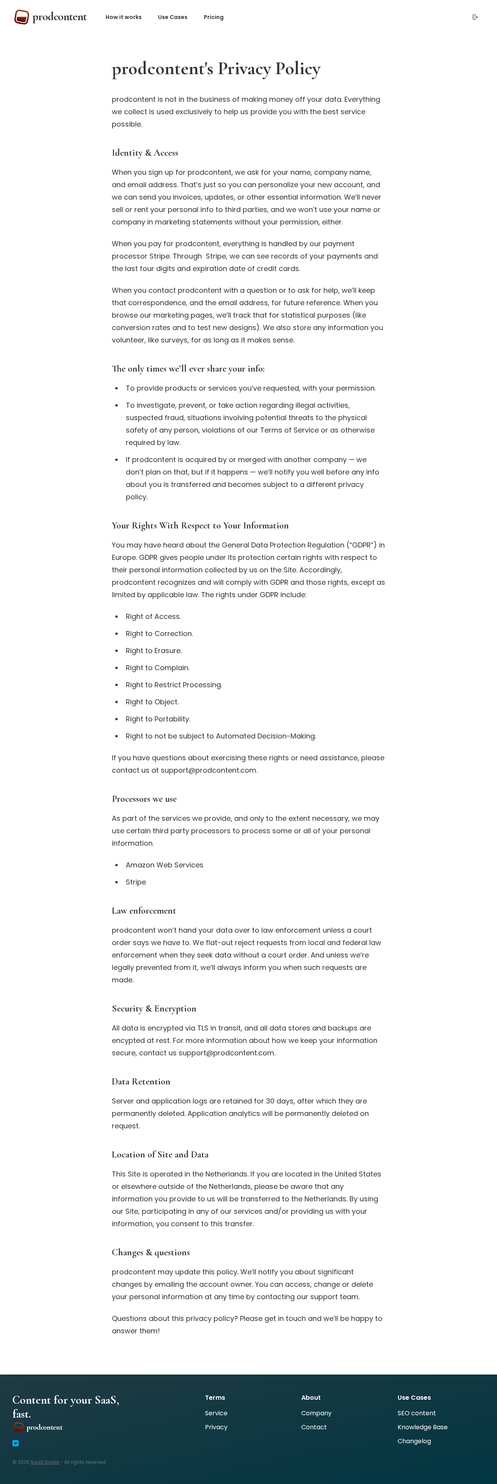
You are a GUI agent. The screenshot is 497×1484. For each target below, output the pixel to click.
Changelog (414, 1441)
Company (316, 1413)
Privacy (216, 1427)
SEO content (417, 1413)
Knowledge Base (423, 1427)
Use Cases (173, 17)
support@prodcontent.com (226, 1053)
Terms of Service (289, 430)
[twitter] (15, 1443)
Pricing (214, 17)
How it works (124, 17)
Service (216, 1413)
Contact (314, 1427)
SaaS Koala (45, 1462)
